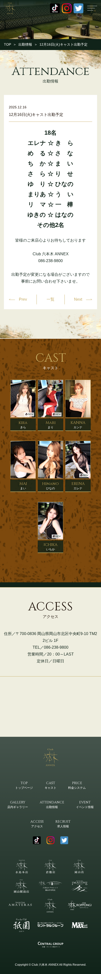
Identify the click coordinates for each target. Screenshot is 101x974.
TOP (7, 44)
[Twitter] (78, 8)
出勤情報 (25, 44)
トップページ (24, 785)
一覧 (50, 299)
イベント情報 (85, 804)
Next (78, 299)
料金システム (77, 785)
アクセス (37, 823)
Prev (23, 299)
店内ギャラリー (17, 804)
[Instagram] (67, 8)
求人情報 (63, 823)
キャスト (50, 785)
